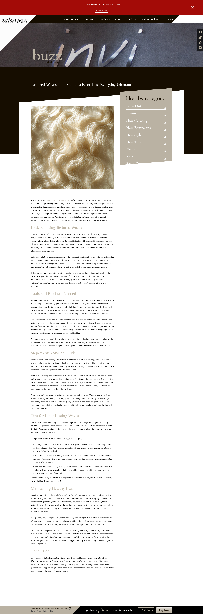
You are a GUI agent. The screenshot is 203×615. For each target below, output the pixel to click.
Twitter (200, 37)
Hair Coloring (136, 121)
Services (89, 19)
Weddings (133, 178)
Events (131, 113)
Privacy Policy (36, 611)
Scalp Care (134, 164)
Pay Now (164, 610)
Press (130, 156)
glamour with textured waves (58, 200)
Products (105, 19)
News (130, 149)
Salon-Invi (18, 33)
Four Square (200, 42)
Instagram (200, 47)
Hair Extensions (138, 128)
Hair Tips (133, 142)
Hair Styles (134, 135)
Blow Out (133, 106)
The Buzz (132, 19)
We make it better (62, 608)
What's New (135, 185)
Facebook (200, 32)
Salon (118, 19)
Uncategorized (137, 171)
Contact (169, 19)
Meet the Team (71, 19)
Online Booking (150, 19)
